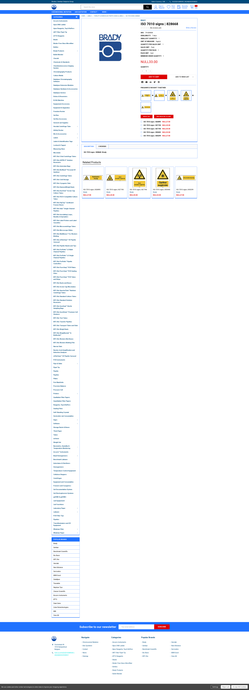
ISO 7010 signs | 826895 (91, 190)
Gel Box (56, 115)
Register (162, 8)
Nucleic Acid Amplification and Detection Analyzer (64, 351)
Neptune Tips (58, 587)
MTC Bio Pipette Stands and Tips (64, 246)
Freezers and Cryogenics (62, 486)
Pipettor (56, 375)
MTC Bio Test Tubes (60, 318)
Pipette (55, 371)
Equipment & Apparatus (61, 108)
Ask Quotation (81, 12)
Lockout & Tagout (59, 145)
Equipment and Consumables (63, 482)
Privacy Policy (179, 683)
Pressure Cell (58, 390)
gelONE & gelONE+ (59, 497)
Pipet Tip (56, 367)
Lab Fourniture (58, 504)
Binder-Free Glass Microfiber (63, 43)
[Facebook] (142, 82)
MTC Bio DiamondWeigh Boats (63, 187)
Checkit (56, 58)
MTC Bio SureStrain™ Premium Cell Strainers (65, 313)
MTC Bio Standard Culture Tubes (64, 296)
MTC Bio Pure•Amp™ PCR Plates (64, 267)
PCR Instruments (59, 360)
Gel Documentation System (62, 489)
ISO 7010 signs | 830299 (184, 190)
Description (89, 146)
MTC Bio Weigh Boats (60, 329)
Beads (55, 39)
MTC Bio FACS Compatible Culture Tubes (65, 198)
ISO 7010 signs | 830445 (161, 190)
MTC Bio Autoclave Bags (61, 166)
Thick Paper (57, 431)
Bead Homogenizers (60, 456)
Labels (55, 138)
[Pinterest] (158, 82)
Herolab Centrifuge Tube (62, 126)
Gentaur (56, 547)
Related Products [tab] (92, 162)
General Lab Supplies (60, 123)
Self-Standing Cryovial (61, 412)
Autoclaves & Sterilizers (61, 463)
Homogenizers (58, 467)
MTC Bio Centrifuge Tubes (62, 176)
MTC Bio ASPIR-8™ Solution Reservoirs (63, 161)
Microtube (56, 153)
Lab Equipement (59, 501)
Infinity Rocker (58, 130)
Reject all (225, 687)
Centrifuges (57, 478)
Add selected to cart (164, 116)
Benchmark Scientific (60, 551)
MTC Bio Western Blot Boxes (63, 339)
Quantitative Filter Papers (62, 401)
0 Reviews (102, 146)
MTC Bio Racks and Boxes (62, 283)
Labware (56, 512)
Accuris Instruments (60, 21)
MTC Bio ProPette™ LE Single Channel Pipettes (63, 257)
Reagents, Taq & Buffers (61, 405)
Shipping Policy (106, 683)
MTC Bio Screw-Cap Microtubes (64, 287)
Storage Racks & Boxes (61, 427)
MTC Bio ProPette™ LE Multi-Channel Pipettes (63, 251)
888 (54, 611)
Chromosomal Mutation (61, 12)
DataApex (56, 579)
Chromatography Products (62, 72)
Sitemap (85, 656)
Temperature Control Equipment (64, 471)
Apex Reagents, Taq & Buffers (63, 28)
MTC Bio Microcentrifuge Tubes (64, 226)
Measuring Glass (59, 149)
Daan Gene (57, 603)
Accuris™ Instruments (60, 452)
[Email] (146, 82)
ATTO (55, 599)
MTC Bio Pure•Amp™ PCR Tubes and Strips (64, 278)
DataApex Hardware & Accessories (65, 89)
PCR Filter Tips (58, 516)
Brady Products (58, 51)
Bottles (55, 47)
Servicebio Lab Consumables (63, 416)
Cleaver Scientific (59, 591)
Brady (55, 543)
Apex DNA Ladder (59, 25)
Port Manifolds (58, 382)
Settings (215, 687)
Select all (146, 116)
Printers (56, 393)
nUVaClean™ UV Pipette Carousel (64, 356)
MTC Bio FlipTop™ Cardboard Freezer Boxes (63, 204)
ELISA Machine (58, 100)
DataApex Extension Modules (63, 85)
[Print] (150, 82)
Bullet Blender (58, 54)
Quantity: (145, 67)
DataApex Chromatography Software (62, 80)
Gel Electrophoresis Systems (63, 493)
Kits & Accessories (60, 134)
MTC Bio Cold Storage (61, 179)
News (104, 12)
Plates (55, 378)
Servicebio (57, 571)
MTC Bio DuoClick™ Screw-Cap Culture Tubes (64, 192)
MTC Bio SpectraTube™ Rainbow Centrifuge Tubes (64, 292)
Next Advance (58, 567)
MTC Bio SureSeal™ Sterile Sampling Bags (62, 307)
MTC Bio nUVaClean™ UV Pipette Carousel (64, 241)
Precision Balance (59, 386)
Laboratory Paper (59, 508)
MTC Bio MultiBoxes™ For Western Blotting (65, 235)
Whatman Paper (58, 533)
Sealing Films (58, 408)
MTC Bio (56, 559)
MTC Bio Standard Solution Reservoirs (62, 301)
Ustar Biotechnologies (60, 607)
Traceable (56, 583)
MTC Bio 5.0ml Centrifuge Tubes (64, 156)
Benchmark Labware (60, 459)
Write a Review (191, 28)
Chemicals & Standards (61, 62)
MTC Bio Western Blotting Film (64, 343)
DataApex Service (59, 93)
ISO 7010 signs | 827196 (138, 190)
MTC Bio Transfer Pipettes (62, 322)
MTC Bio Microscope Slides (63, 230)
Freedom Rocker (59, 111)
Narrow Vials (57, 346)
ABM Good (57, 575)
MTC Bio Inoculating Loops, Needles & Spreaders (62, 216)
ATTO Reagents (58, 36)
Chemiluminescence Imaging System (63, 67)
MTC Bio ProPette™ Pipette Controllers (62, 263)
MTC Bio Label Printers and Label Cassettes (65, 222)
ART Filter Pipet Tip (60, 32)
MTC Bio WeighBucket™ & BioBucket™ (62, 334)
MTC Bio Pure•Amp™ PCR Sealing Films (65, 272)
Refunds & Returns (142, 683)
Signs (55, 420)
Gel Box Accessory (60, 119)
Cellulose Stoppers (60, 474)
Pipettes (56, 519)
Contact (93, 12)
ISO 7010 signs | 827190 (115, 190)
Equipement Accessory (61, 104)
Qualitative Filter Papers (61, 397)
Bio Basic (56, 555)
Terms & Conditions (69, 683)
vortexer (56, 438)
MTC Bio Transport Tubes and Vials (65, 325)
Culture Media (58, 75)
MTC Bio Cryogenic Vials (62, 183)
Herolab (56, 563)
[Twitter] (154, 82)
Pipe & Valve (57, 363)
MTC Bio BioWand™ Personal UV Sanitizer (64, 171)
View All (56, 615)
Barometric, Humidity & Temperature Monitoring (61, 447)
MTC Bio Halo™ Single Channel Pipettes (64, 210)
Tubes (55, 435)
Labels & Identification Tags (63, 141)
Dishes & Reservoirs (60, 96)
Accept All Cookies (239, 687)
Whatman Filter (58, 529)
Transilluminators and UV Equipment (62, 524)
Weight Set (57, 442)
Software (56, 423)
